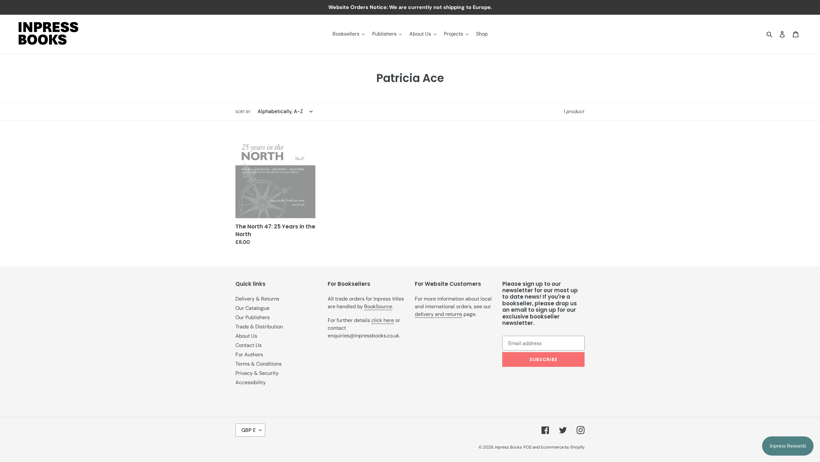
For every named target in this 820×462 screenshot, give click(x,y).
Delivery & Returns (257, 298)
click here (382, 320)
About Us (246, 336)
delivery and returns (438, 314)
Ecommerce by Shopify (563, 447)
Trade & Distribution (259, 326)
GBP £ (249, 430)
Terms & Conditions (258, 363)
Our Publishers (252, 317)
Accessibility (250, 382)
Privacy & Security (257, 373)
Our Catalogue (252, 308)
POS (527, 447)
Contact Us (248, 345)
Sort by (242, 111)
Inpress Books (508, 447)
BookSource (378, 306)
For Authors (249, 354)
